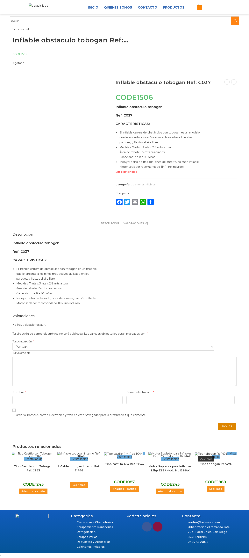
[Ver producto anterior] (227, 82)
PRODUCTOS (173, 7)
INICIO (93, 7)
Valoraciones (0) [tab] (136, 223)
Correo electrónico (140, 392)
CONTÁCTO (147, 7)
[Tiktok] (227, 7)
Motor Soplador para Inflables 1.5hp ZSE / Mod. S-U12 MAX (170, 468)
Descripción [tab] (110, 223)
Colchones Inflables (143, 184)
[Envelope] (218, 7)
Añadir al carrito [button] (33, 491)
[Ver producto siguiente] (234, 82)
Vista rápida (34, 459)
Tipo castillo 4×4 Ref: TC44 (124, 464)
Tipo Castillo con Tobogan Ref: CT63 (33, 468)
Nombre (19, 392)
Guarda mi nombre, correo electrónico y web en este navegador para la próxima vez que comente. (79, 415)
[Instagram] (209, 7)
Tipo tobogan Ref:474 (215, 464)
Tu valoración (22, 353)
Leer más (79, 484)
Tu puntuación (23, 341)
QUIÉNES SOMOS (118, 7)
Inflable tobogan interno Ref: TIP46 (79, 468)
